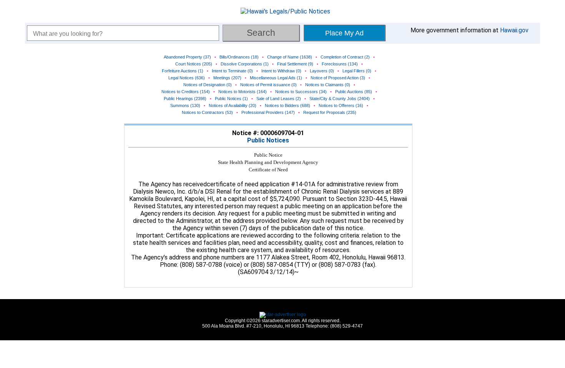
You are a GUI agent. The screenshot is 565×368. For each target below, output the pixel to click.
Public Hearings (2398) (185, 98)
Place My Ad (344, 33)
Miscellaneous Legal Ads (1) (276, 77)
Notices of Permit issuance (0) (268, 84)
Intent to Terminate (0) (232, 71)
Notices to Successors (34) (301, 91)
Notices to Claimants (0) (327, 84)
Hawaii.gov (514, 30)
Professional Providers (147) (268, 112)
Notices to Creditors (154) (185, 91)
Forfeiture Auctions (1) (182, 71)
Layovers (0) (322, 71)
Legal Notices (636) (186, 77)
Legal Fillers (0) (356, 71)
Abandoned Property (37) (187, 57)
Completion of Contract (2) (345, 57)
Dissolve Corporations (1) (245, 64)
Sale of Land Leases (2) (278, 98)
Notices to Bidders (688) (287, 105)
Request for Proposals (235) (329, 112)
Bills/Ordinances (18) (239, 57)
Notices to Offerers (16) (341, 105)
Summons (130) (185, 105)
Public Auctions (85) (353, 91)
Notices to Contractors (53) (207, 112)
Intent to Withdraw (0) (281, 71)
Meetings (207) (227, 77)
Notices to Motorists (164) (242, 91)
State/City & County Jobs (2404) (339, 98)
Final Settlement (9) (295, 64)
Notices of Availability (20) (232, 105)
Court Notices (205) (193, 64)
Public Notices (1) (231, 98)
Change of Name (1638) (289, 57)
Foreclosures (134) (340, 64)
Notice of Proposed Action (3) (338, 77)
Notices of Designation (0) (207, 84)
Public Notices (268, 140)
